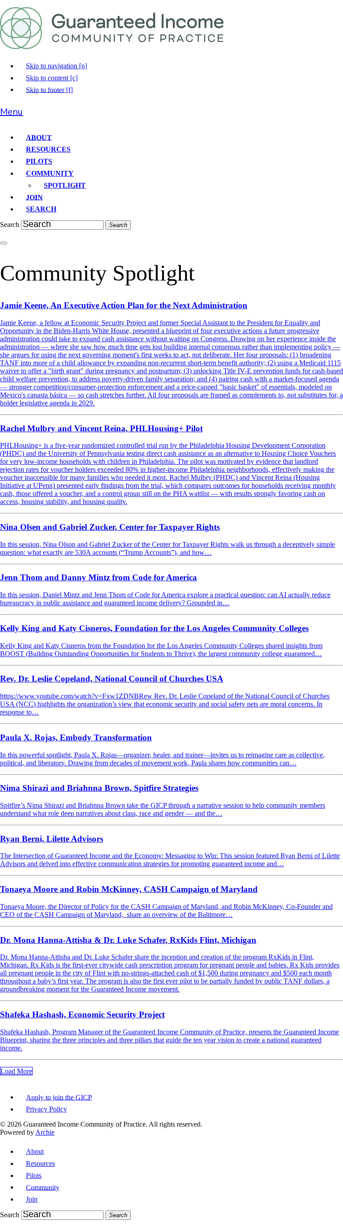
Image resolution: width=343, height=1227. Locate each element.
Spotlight (65, 185)
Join (34, 197)
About (39, 137)
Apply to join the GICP (59, 1097)
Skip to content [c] (52, 78)
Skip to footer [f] (49, 89)
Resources (48, 149)
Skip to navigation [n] (56, 66)
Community (50, 173)
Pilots (39, 161)
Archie (44, 1132)
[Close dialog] (3, 243)
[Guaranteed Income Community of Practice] (112, 46)
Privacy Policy (46, 1109)
